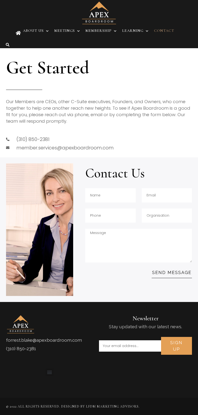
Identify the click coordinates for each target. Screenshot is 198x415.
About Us (33, 30)
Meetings (64, 30)
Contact (164, 30)
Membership (98, 30)
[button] (7, 44)
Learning (132, 30)
